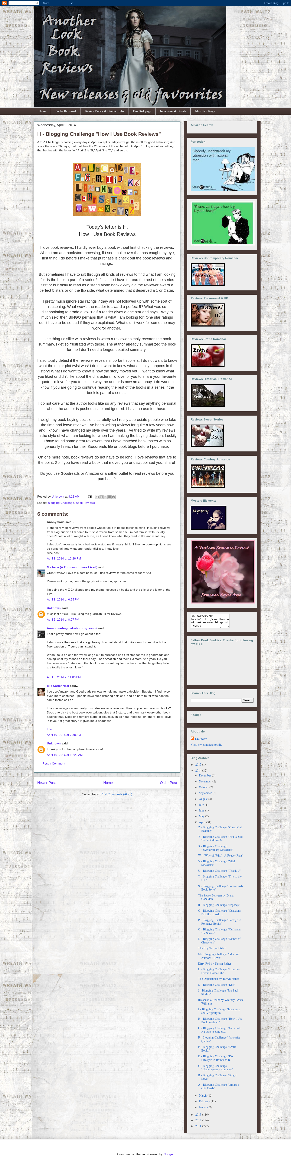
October (204, 787)
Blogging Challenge (61, 502)
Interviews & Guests (173, 111)
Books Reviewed (65, 111)
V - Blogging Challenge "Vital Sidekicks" (216, 863)
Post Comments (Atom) (116, 794)
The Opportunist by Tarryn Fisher (218, 979)
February (205, 1101)
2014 (198, 770)
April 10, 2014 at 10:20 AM (65, 755)
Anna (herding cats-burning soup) (72, 628)
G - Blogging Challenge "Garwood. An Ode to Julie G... (219, 1030)
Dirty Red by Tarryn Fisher (214, 963)
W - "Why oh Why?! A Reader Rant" (220, 855)
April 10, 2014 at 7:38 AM (64, 735)
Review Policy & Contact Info (104, 111)
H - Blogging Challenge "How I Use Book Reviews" (220, 1020)
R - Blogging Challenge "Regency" (219, 905)
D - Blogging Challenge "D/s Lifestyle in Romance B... (215, 1058)
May (202, 816)
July (202, 805)
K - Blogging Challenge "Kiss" (216, 985)
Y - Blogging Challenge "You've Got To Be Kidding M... (220, 838)
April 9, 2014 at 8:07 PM (63, 619)
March (203, 1095)
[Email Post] (89, 496)
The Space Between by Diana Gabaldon (215, 897)
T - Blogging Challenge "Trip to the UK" (220, 878)
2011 (198, 1126)
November (205, 781)
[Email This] (97, 497)
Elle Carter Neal (58, 685)
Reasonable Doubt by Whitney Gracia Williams (220, 1001)
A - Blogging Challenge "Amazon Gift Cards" (218, 1086)
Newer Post (46, 783)
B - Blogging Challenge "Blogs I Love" (218, 1077)
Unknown (54, 608)
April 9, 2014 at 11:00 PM (64, 677)
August (203, 799)
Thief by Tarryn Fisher (212, 948)
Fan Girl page (142, 111)
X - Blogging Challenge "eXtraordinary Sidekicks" (215, 848)
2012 (198, 1120)
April (202, 822)
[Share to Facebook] (109, 497)
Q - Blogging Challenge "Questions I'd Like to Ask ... (219, 912)
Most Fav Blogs (205, 111)
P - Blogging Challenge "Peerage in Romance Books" (219, 922)
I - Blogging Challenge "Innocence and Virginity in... (219, 1011)
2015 (198, 764)
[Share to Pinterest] (113, 497)
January (204, 1107)
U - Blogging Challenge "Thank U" (219, 871)
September (206, 793)
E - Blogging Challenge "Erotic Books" (217, 1048)
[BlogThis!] (101, 497)
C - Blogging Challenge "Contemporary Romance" (215, 1067)
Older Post (168, 783)
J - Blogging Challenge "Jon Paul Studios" (218, 992)
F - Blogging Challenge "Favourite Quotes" (219, 1039)
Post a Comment (54, 763)
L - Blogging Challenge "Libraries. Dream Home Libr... (219, 971)
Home (42, 111)
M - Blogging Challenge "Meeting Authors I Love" (218, 956)
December (205, 775)
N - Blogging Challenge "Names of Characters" (219, 940)
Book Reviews (85, 502)
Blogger (168, 1154)
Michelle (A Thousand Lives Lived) (72, 567)
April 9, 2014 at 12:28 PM (64, 558)
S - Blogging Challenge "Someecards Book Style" (220, 888)
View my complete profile (206, 745)
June (202, 810)
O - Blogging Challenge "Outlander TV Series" (219, 931)
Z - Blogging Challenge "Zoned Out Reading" (220, 829)
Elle (49, 729)
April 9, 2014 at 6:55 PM (63, 599)
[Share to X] (105, 497)
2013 (198, 1114)
